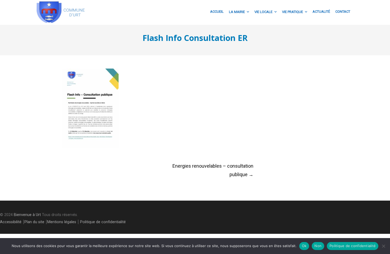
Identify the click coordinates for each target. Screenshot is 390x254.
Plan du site (34, 222)
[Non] (383, 246)
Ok (304, 246)
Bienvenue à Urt (27, 215)
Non (318, 246)
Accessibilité (10, 222)
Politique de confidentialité (103, 222)
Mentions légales (61, 222)
